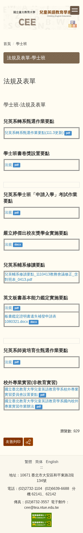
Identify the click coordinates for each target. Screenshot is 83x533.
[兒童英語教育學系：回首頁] (41, 18)
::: (41, 467)
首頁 (7, 44)
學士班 (21, 44)
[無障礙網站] (41, 516)
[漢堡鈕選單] (74, 10)
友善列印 (13, 442)
